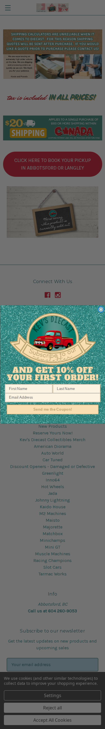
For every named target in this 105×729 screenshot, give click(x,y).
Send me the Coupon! (52, 409)
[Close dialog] (101, 309)
